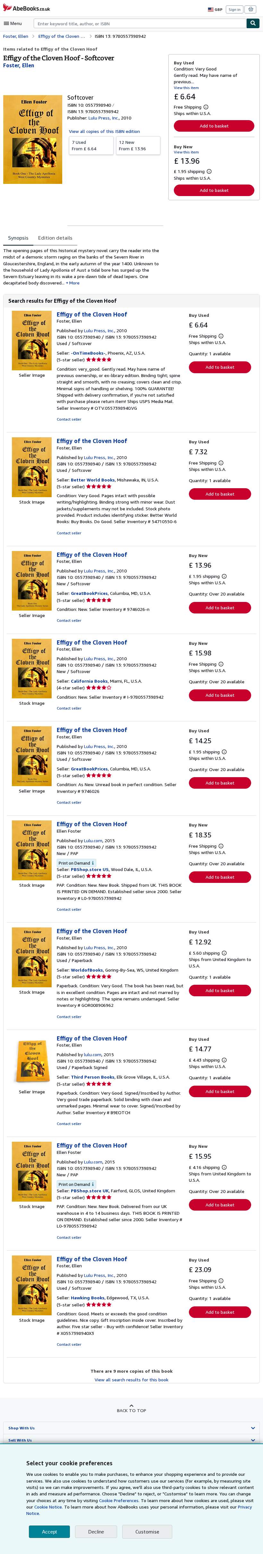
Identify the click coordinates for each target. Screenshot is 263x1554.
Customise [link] (147, 1531)
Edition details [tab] (55, 237)
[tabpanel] (83, 266)
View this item (186, 87)
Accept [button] (49, 1531)
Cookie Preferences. (119, 1500)
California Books (89, 681)
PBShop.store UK (90, 1190)
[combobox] (140, 23)
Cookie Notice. (48, 1506)
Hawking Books (88, 1297)
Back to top (131, 1410)
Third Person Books (93, 1077)
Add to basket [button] (214, 125)
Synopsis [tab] (18, 237)
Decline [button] (96, 1531)
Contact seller (69, 419)
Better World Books (93, 479)
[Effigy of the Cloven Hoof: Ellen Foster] (32, 878)
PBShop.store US (90, 869)
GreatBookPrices (89, 593)
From (84, 145)
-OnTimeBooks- (88, 353)
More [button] (74, 282)
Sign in (235, 9)
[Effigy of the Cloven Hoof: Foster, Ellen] (32, 368)
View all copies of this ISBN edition (104, 131)
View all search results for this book (131, 1379)
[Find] (253, 23)
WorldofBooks (87, 970)
